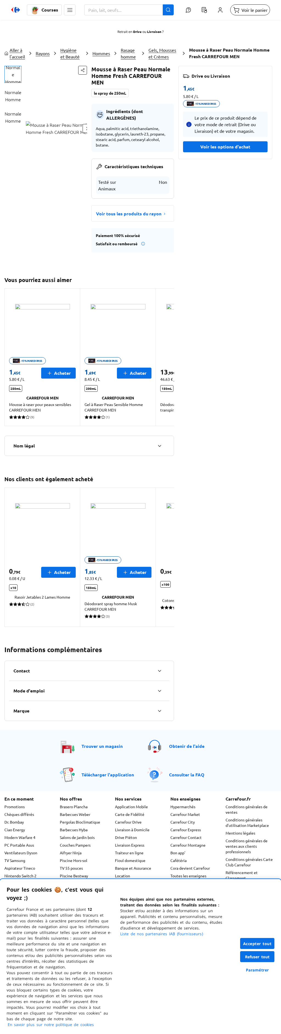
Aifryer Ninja (71, 852)
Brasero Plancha (74, 806)
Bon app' (177, 852)
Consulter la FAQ (186, 774)
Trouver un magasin (102, 746)
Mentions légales (240, 832)
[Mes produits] (204, 9)
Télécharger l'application (108, 774)
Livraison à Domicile (132, 829)
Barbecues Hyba (74, 829)
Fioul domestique (130, 860)
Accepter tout (257, 943)
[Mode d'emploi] (159, 690)
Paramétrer (257, 970)
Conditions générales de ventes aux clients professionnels (247, 846)
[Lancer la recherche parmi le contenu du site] (168, 10)
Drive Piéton (126, 837)
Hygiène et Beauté (70, 53)
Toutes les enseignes (188, 875)
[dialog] (140, 956)
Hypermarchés (182, 806)
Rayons (43, 53)
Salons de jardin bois (77, 837)
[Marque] (159, 710)
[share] (82, 70)
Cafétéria (178, 860)
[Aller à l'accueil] (15, 9)
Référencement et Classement (242, 875)
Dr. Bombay (14, 821)
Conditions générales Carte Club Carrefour (249, 862)
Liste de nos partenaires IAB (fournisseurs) (161, 933)
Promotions (14, 806)
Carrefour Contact (186, 837)
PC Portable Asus (19, 845)
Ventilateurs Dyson (20, 852)
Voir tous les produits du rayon (128, 213)
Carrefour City (182, 821)
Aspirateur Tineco (19, 868)
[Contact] (159, 670)
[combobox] (129, 9)
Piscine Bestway (74, 875)
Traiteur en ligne (129, 852)
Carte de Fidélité (129, 814)
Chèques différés (19, 814)
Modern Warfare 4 (19, 837)
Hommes (101, 53)
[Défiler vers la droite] (167, 357)
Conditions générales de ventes (247, 809)
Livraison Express (129, 845)
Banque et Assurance (133, 868)
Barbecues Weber (75, 814)
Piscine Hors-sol (73, 860)
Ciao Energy (14, 829)
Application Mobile (131, 806)
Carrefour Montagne (188, 845)
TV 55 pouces (71, 868)
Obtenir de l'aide (186, 746)
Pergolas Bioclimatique (80, 821)
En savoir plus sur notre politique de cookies (51, 1024)
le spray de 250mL (110, 93)
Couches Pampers (75, 845)
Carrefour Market (185, 814)
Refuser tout (257, 956)
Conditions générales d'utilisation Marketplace (247, 822)
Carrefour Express (185, 829)
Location (122, 875)
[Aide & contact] (188, 9)
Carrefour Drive (128, 821)
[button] (69, 9)
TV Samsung (14, 860)
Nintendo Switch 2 (20, 875)
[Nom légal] (159, 445)
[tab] (12, 74)
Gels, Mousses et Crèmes (162, 53)
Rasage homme (128, 53)
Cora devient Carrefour (190, 868)
